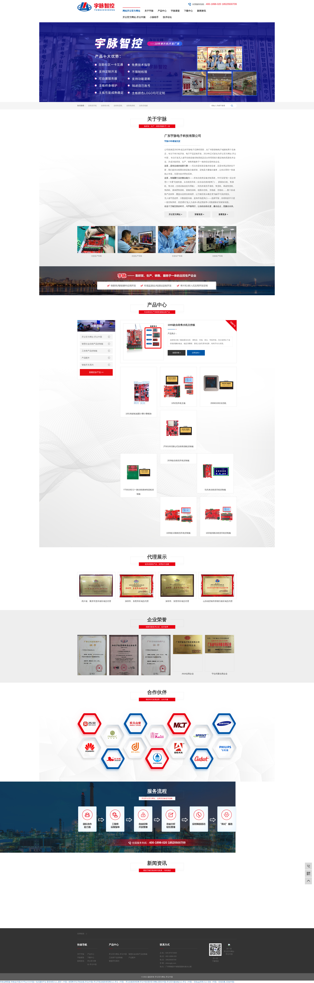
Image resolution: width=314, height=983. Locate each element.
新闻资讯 (201, 11)
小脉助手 (154, 17)
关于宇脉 (149, 11)
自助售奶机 (130, 106)
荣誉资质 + (199, 214)
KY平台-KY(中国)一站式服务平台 (33, 982)
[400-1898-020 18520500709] (308, 866)
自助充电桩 (143, 106)
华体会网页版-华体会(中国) (10, 982)
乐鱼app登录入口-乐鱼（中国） (206, 982)
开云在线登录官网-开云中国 (136, 982)
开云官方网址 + (175, 214)
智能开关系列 (87, 365)
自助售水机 (105, 106)
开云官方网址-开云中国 (134, 17)
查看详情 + (176, 353)
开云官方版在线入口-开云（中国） (180, 982)
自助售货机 (118, 106)
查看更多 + (223, 214)
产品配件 (86, 358)
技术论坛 (167, 17)
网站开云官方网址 (131, 11)
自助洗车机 (92, 106)
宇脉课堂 (175, 11)
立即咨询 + (196, 353)
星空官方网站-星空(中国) (156, 982)
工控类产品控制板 (89, 351)
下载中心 (188, 11)
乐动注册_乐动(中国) (226, 982)
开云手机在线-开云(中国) (83, 982)
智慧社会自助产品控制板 (92, 344)
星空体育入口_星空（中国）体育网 (60, 982)
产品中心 (162, 11)
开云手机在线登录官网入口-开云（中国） (109, 982)
